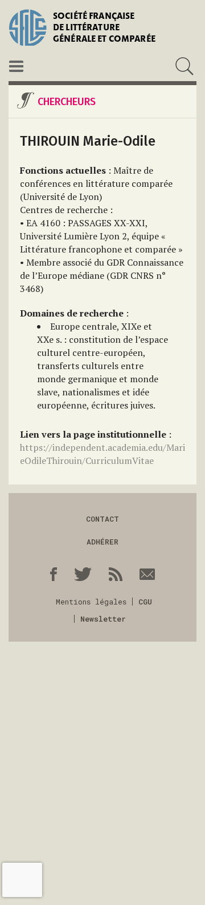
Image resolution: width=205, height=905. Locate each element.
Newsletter (103, 619)
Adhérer (102, 541)
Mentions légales (91, 601)
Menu (16, 66)
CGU (145, 601)
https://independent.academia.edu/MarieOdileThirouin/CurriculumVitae (102, 454)
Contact (102, 519)
